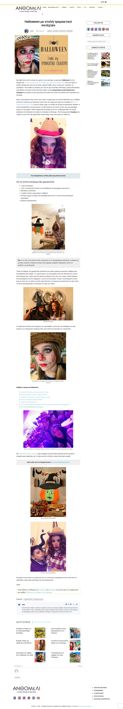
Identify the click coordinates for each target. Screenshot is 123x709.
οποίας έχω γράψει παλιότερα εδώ (52, 82)
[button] (42, 14)
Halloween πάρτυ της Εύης (28, 454)
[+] (40, 675)
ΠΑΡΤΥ (79, 7)
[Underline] (25, 675)
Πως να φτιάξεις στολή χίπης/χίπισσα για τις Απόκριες (58, 631)
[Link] (37, 675)
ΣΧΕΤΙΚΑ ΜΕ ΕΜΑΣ (100, 691)
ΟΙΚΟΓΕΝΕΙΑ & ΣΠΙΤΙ (53, 7)
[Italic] (23, 675)
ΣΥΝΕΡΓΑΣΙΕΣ (98, 697)
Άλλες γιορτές (62, 31)
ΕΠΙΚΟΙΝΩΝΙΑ (98, 694)
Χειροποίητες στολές (38, 599)
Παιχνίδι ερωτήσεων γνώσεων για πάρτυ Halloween (34, 394)
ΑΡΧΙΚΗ (45, 7)
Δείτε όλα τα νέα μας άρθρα (42, 622)
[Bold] (21, 675)
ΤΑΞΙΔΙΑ (100, 7)
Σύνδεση (80, 666)
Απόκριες (49, 31)
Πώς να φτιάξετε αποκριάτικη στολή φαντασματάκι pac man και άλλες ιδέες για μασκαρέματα (45, 404)
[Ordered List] (29, 675)
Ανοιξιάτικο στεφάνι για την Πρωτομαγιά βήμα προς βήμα (23, 631)
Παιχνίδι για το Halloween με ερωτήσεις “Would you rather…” (36, 397)
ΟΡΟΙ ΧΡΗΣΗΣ (99, 699)
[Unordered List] (31, 675)
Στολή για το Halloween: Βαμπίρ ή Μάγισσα (31, 399)
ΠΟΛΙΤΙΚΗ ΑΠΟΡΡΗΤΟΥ (102, 702)
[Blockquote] (33, 675)
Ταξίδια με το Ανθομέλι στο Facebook (39, 592)
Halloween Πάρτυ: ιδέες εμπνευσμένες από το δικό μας (35, 392)
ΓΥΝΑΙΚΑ (64, 7)
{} (38, 675)
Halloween (55, 31)
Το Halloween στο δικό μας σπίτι (29, 402)
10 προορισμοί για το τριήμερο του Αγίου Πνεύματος (57, 655)
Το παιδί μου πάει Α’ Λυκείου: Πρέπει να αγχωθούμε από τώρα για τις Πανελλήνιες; (92, 56)
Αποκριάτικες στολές (28, 599)
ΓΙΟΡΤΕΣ (72, 7)
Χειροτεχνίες (69, 31)
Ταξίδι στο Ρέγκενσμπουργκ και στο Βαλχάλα (93, 83)
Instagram (52, 590)
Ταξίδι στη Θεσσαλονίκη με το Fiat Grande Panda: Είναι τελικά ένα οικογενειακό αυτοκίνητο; (92, 73)
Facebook (42, 590)
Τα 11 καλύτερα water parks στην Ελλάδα (93, 64)
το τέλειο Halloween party (60, 462)
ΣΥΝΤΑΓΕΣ (92, 7)
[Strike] (27, 675)
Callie (32, 31)
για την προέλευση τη (32, 82)
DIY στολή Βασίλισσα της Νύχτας (32, 407)
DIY (85, 7)
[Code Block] (35, 675)
